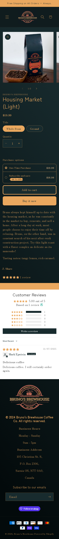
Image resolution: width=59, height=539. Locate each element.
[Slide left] (22, 89)
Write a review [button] (29, 331)
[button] (7, 17)
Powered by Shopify (44, 533)
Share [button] (8, 268)
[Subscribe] (49, 497)
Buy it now (29, 201)
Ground (34, 128)
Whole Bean (13, 128)
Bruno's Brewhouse (23, 533)
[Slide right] (36, 89)
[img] (11, 349)
